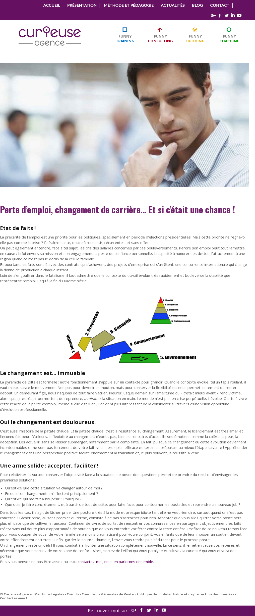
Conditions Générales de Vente (108, 594)
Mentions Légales (49, 594)
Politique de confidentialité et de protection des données (185, 594)
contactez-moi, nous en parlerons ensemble (115, 561)
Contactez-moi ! (13, 598)
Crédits (73, 594)
